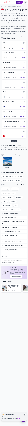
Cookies (19, 418)
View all (14, 141)
